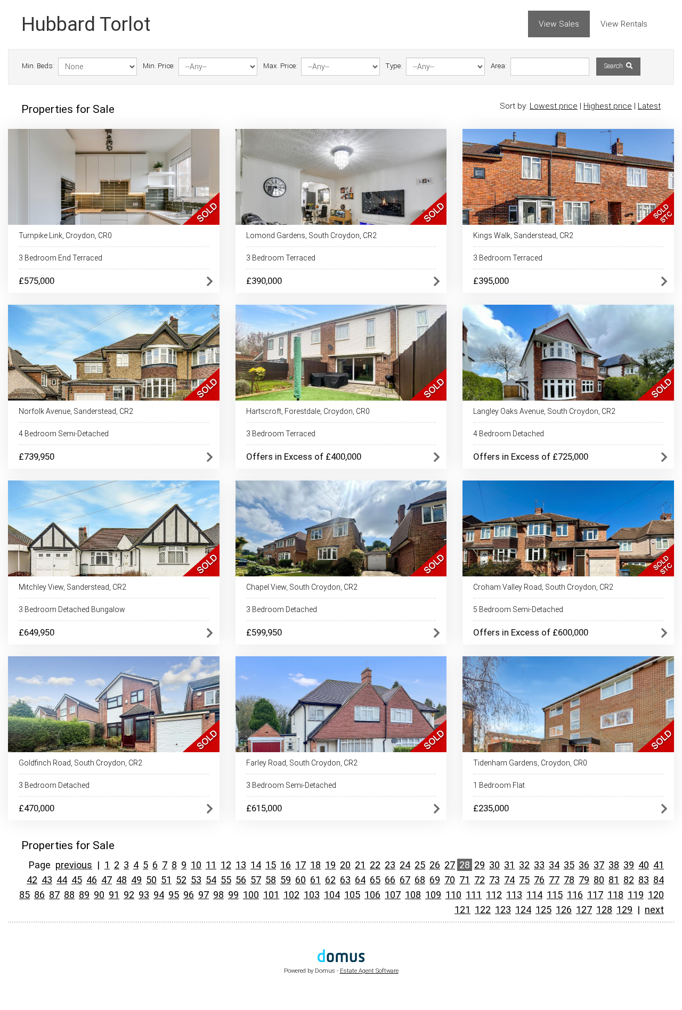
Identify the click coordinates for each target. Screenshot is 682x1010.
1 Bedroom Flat (499, 785)
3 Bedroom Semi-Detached (291, 785)
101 (271, 894)
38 (613, 864)
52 (181, 879)
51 (166, 879)
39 (628, 864)
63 (345, 879)
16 (285, 864)
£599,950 (264, 632)
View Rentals (623, 24)
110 (453, 894)
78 (569, 879)
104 (332, 894)
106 (372, 894)
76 (539, 879)
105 (352, 894)
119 (636, 894)
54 (211, 879)
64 (360, 879)
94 (158, 894)
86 (39, 894)
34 (554, 864)
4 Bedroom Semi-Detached (64, 433)
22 (375, 864)
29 (479, 864)
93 (144, 894)
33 (539, 864)
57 (255, 879)
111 (474, 894)
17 (300, 864)
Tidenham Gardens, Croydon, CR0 (530, 763)
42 (32, 879)
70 (449, 879)
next (654, 909)
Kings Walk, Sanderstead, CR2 (523, 235)
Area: (499, 66)
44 (61, 879)
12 (226, 864)
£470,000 (36, 808)
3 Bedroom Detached (281, 609)
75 (524, 879)
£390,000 (264, 280)
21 (360, 864)
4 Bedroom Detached (508, 433)
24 (405, 864)
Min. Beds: (38, 66)
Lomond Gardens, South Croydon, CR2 (311, 235)
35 (569, 864)
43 (47, 879)
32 (524, 864)
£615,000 (264, 808)
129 (624, 909)
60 (300, 879)
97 (203, 894)
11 (211, 864)
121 (462, 909)
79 (584, 879)
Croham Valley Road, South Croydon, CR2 (543, 587)
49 (136, 879)
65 (375, 879)
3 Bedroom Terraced (280, 258)
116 (575, 894)
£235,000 (491, 808)
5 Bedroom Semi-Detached (518, 609)
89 (84, 894)
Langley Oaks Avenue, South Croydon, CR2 (544, 411)
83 (643, 879)
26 (434, 864)
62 (330, 879)
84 (658, 879)
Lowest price (554, 106)
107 (393, 894)
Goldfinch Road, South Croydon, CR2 (80, 763)
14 (255, 864)
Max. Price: (280, 66)
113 (514, 894)
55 (226, 879)
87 (54, 894)
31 (509, 864)
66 (390, 879)
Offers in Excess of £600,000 (530, 632)
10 (196, 864)
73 (494, 879)
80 (599, 879)
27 (449, 864)
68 (420, 879)
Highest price (607, 106)
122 (483, 909)
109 (433, 894)
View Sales (559, 24)
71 (464, 879)
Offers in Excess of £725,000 (530, 456)
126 (564, 909)
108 (413, 894)
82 (628, 879)
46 (91, 879)
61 (315, 879)
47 (106, 879)
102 (291, 894)
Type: (394, 66)
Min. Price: (159, 66)
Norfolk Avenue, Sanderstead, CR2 (76, 411)
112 (494, 894)
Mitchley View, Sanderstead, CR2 (72, 587)
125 (543, 909)
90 (99, 894)
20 (345, 864)
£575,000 (36, 280)
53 (196, 879)
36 (584, 864)
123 (503, 909)
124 (523, 909)
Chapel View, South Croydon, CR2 (302, 587)
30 (494, 864)
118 (615, 894)
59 (285, 879)
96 (188, 894)
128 (604, 909)
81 (613, 879)
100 (251, 894)
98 (218, 894)
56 (241, 879)
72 (479, 879)
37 (599, 864)
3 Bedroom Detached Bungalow (72, 609)
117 (595, 894)
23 (390, 864)
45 (76, 879)
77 (554, 879)
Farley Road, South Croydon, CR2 (302, 763)
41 (658, 864)
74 (509, 879)
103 (312, 894)
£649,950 (36, 632)
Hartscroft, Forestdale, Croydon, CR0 (308, 411)
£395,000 (491, 280)
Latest (649, 106)
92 (129, 894)
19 (330, 864)
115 (555, 894)
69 (434, 879)
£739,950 (36, 456)
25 (420, 864)
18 (315, 864)
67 (405, 879)
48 (121, 879)
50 (151, 879)
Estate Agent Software (369, 970)
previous (73, 864)
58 (270, 879)
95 (173, 894)
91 (114, 894)
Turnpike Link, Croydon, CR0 (65, 235)
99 (233, 894)
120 (656, 894)
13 (241, 864)
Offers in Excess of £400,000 (303, 456)
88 (69, 894)
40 (643, 864)
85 (24, 894)
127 (584, 909)
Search (614, 66)
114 (534, 894)
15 (270, 864)
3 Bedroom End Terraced (60, 258)
